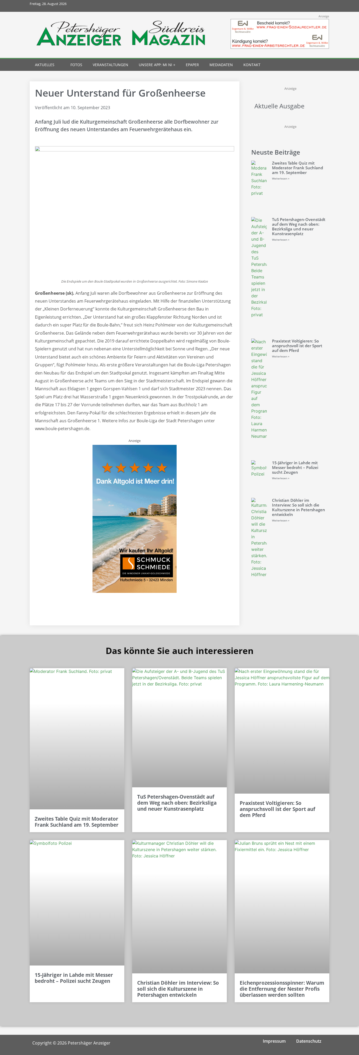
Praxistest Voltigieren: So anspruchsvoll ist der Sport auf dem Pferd (297, 345)
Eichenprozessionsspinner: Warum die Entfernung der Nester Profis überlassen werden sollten (282, 988)
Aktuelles (44, 64)
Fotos (76, 64)
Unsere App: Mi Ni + (157, 64)
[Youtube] (311, 6)
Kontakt (251, 64)
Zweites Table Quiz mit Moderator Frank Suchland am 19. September (297, 167)
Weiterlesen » (280, 178)
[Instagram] (300, 6)
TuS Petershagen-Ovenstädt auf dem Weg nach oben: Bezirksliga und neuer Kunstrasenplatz (298, 226)
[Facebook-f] (288, 6)
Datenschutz (308, 1041)
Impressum (274, 1041)
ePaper (192, 64)
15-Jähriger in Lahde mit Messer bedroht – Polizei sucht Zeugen (295, 467)
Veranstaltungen (110, 64)
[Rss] (323, 6)
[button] (314, 65)
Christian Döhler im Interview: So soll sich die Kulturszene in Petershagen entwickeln (298, 507)
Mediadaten (221, 64)
